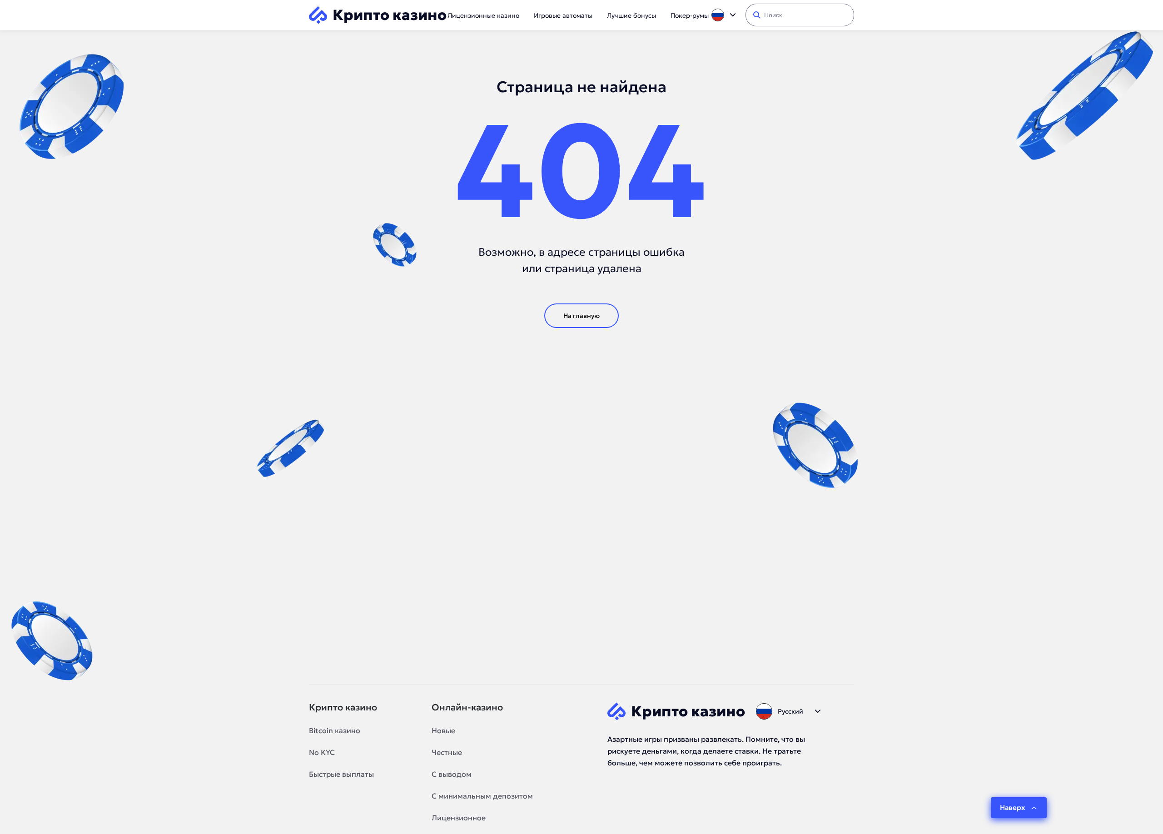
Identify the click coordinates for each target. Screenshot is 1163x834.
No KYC (322, 752)
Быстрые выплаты (341, 774)
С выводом (452, 774)
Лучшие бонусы (631, 15)
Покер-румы (690, 15)
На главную (581, 316)
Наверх (1012, 807)
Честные (447, 752)
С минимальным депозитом (482, 795)
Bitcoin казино (334, 730)
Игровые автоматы (563, 15)
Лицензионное (459, 817)
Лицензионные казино (483, 15)
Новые (443, 730)
